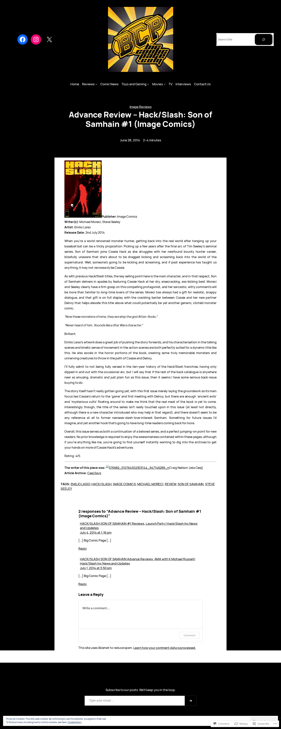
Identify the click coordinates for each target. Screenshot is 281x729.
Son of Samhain (191, 484)
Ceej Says (94, 473)
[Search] (263, 39)
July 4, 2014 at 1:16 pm (95, 532)
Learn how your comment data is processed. (164, 648)
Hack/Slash (101, 484)
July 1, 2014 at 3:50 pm (96, 568)
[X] (49, 39)
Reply (82, 548)
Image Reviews (141, 107)
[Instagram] (36, 39)
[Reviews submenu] (96, 84)
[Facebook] (22, 39)
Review (170, 484)
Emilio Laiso (80, 484)
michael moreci (150, 484)
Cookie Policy (75, 722)
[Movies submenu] (165, 84)
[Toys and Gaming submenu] (148, 84)
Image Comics (124, 484)
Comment (189, 635)
